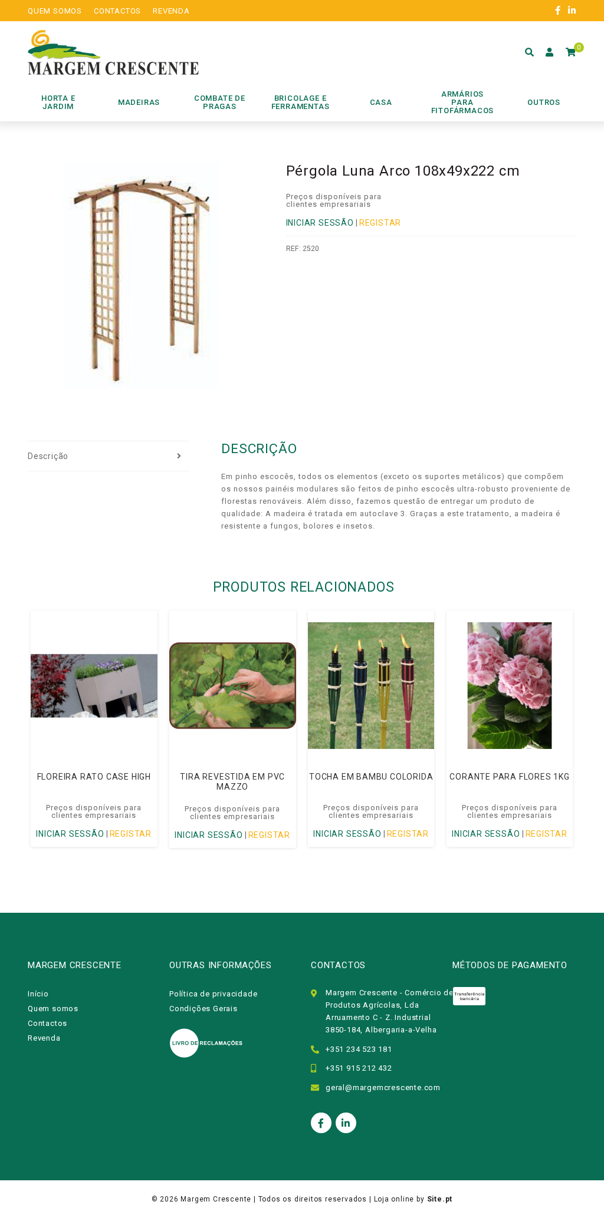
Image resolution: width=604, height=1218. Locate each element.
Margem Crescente (215, 1199)
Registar (380, 222)
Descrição (48, 456)
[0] (571, 52)
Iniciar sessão (320, 222)
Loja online (394, 1199)
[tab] (108, 456)
